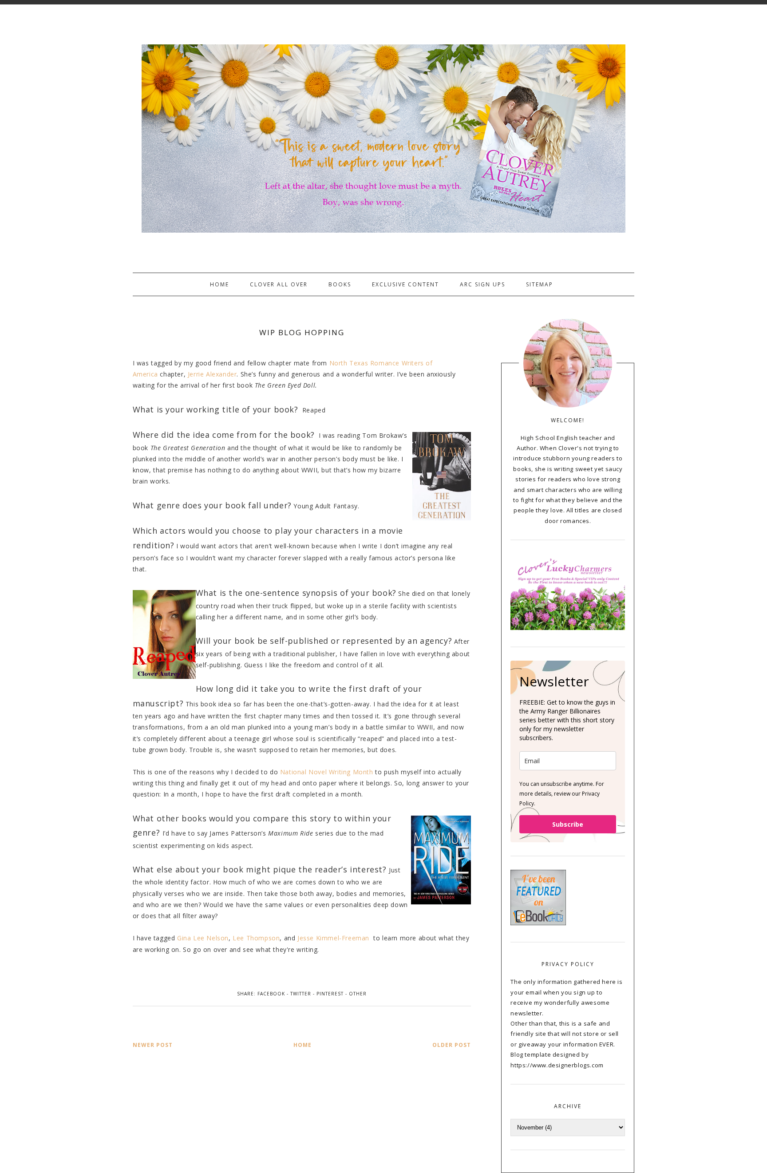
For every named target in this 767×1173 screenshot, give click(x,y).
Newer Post (153, 1045)
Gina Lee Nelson (203, 938)
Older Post (451, 1045)
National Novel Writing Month (326, 772)
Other (358, 994)
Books (339, 284)
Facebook (271, 994)
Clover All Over (279, 284)
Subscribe (567, 824)
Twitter (300, 994)
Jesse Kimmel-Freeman (334, 938)
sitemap (539, 284)
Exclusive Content (405, 284)
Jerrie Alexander (212, 374)
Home (219, 284)
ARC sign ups (482, 284)
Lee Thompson (256, 938)
